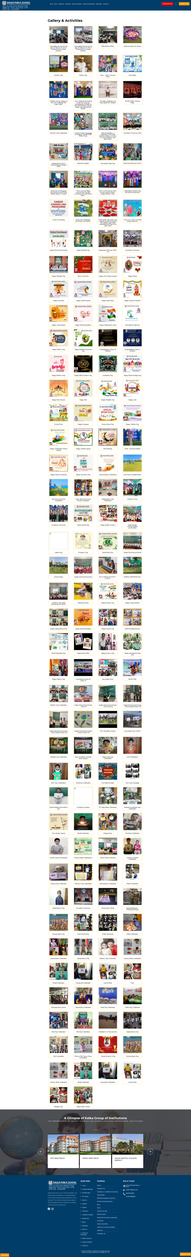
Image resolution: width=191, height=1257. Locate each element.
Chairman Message (87, 1189)
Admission (68, 4)
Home (52, 4)
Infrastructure (85, 1218)
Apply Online (186, 1254)
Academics (61, 4)
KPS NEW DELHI (57, 1158)
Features (84, 1207)
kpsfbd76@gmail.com (132, 1189)
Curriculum (85, 1211)
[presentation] (41, 1152)
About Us (84, 1200)
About (55, 4)
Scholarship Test (167, 3)
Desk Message (86, 1193)
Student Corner (184, 3)
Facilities (84, 1204)
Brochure (5, 1255)
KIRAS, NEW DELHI (90, 1158)
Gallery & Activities (77, 4)
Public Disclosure (87, 1238)
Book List (84, 1229)
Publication (99, 4)
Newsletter (85, 1225)
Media (83, 1222)
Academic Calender (87, 1214)
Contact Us (106, 4)
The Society (85, 1196)
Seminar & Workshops (89, 4)
